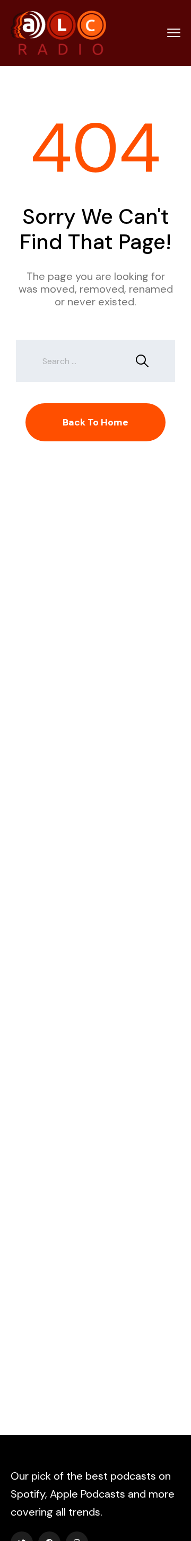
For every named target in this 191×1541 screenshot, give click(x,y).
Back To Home (95, 422)
